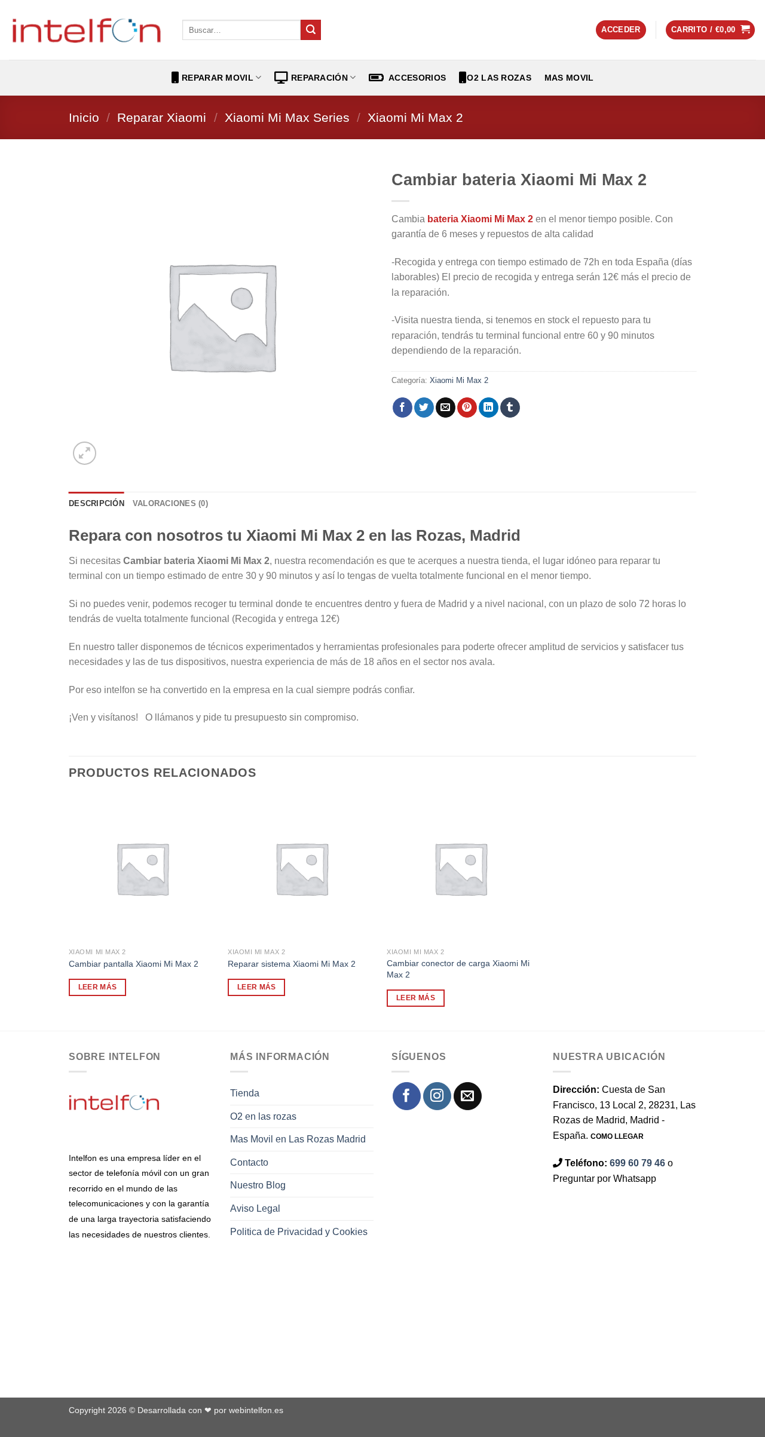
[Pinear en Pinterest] (467, 407)
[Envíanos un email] (468, 1096)
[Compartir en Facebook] (402, 407)
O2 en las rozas (263, 1116)
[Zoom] (84, 453)
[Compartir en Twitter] (424, 407)
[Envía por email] (445, 407)
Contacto (249, 1162)
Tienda (244, 1093)
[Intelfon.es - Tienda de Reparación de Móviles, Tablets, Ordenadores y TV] (86, 30)
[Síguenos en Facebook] (407, 1096)
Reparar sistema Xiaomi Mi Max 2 (292, 964)
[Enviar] (311, 30)
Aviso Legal (255, 1208)
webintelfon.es (256, 1410)
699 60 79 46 (637, 1163)
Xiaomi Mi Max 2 (415, 117)
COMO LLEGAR (617, 1136)
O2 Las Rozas (499, 77)
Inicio (84, 117)
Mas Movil (569, 77)
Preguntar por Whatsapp (604, 1179)
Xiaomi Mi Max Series (287, 117)
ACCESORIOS (415, 77)
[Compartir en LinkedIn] (488, 407)
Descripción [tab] (96, 503)
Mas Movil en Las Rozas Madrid (298, 1139)
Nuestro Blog (258, 1185)
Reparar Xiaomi (161, 117)
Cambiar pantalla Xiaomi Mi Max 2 (133, 964)
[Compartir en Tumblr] (510, 407)
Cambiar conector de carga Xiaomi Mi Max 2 (458, 968)
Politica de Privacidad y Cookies (299, 1232)
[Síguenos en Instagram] (437, 1096)
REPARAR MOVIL (216, 77)
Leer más (97, 987)
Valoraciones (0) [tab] (170, 503)
